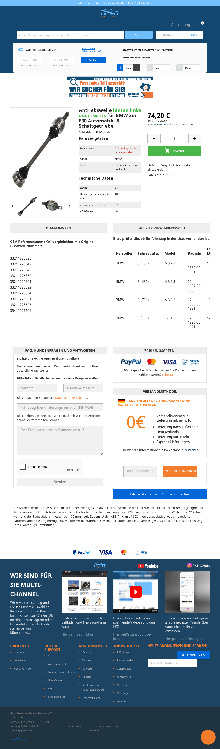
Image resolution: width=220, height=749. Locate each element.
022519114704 (138, 3)
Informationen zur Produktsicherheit (160, 494)
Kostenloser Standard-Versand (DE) (170, 124)
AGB (50, 656)
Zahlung (87, 652)
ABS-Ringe (123, 652)
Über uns (19, 652)
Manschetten (124, 685)
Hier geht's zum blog (77, 634)
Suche (139, 35)
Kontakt (86, 677)
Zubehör (122, 701)
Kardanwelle (124, 677)
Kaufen (174, 150)
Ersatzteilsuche (91, 698)
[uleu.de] (110, 13)
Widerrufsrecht (57, 664)
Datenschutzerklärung (71, 398)
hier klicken (190, 450)
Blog (50, 688)
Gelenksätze (124, 668)
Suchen (93, 60)
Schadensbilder (57, 697)
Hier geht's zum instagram (184, 638)
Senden (60, 481)
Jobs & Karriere (23, 668)
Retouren (87, 668)
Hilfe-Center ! (172, 375)
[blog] (84, 591)
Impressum (20, 660)
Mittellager (123, 693)
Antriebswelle (125, 660)
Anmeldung (180, 24)
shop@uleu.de (18, 739)
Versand (87, 660)
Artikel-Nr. (86, 132)
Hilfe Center (55, 680)
